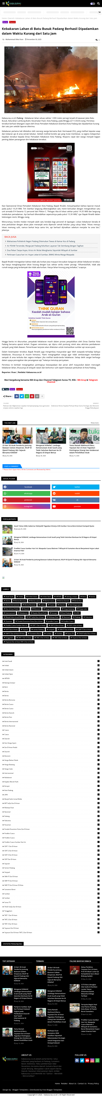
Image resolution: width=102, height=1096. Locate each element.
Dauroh (26, 609)
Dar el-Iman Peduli (12, 609)
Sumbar (59, 634)
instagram (28, 506)
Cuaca (52, 605)
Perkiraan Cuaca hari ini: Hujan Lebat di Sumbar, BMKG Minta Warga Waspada (40, 254)
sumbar (48, 634)
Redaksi (64, 1083)
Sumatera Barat (35, 634)
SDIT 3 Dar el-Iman (75, 625)
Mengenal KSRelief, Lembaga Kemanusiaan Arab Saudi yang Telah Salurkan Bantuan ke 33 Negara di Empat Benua (49, 449)
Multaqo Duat (53, 617)
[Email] (37, 396)
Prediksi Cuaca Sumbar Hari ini (16, 625)
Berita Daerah (64, 601)
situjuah (51, 629)
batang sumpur (72, 597)
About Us (72, 1083)
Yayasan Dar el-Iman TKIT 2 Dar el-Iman (19, 642)
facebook (28, 487)
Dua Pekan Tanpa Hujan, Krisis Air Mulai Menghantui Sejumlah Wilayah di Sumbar (42, 250)
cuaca (43, 605)
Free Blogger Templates (52, 1090)
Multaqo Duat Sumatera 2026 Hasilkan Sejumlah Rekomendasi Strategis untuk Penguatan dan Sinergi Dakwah (56, 1037)
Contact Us (82, 1083)
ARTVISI (58, 597)
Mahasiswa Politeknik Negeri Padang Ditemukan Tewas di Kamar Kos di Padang (41, 241)
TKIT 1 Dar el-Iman (24, 638)
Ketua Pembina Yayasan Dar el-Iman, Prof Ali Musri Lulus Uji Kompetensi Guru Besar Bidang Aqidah (90, 971)
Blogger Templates (20, 1090)
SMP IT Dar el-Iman (85, 629)
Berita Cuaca (49, 601)
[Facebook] (16, 396)
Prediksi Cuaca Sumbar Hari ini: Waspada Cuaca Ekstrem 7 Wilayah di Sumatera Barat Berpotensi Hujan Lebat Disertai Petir (56, 549)
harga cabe (83, 609)
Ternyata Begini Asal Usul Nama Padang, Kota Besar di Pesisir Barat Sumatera (89, 1007)
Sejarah (25, 629)
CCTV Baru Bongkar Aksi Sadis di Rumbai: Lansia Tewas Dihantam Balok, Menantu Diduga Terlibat (89, 990)
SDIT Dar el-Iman (12, 629)
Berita (5, 22)
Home (4, 18)
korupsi (54, 613)
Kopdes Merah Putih (40, 613)
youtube (77, 506)
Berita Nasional (30, 605)
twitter (77, 487)
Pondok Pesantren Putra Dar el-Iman (30, 621)
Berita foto (78, 601)
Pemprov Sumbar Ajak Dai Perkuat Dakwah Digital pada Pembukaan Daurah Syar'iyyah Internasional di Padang (22, 1013)
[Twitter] (22, 396)
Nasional (67, 617)
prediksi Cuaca (53, 621)
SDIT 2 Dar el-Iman (57, 625)
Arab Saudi (9, 597)
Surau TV (70, 634)
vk (77, 500)
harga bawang (69, 609)
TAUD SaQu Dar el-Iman (87, 634)
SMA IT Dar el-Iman (66, 629)
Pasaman (9, 621)
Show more (95, 423)
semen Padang (38, 629)
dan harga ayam (75, 605)
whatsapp (28, 493)
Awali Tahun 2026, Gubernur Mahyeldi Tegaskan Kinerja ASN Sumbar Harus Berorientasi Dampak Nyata (54, 526)
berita (93, 597)
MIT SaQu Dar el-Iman (36, 617)
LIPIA (77, 613)
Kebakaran (23, 613)
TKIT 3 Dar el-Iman (60, 638)
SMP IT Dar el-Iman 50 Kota (15, 634)
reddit (77, 493)
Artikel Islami (32, 597)
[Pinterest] (32, 396)
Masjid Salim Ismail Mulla (14, 617)
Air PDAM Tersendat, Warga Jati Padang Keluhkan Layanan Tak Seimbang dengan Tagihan (45, 245)
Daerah (11, 18)
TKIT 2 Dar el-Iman (42, 638)
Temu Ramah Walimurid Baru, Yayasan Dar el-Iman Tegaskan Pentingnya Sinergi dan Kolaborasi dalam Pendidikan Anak (84, 449)
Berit (84, 597)
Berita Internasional (12, 605)
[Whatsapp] (27, 396)
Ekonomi (37, 609)
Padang (77, 617)
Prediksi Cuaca (68, 621)
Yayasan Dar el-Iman (80, 638)
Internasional (10, 613)
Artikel (21, 597)
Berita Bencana (20, 601)
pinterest (28, 500)
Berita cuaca (35, 601)
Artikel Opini (46, 597)
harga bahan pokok (52, 609)
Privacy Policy (93, 1083)
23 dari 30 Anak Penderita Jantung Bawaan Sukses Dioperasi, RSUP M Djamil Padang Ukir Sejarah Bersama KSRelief (17, 449)
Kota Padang (66, 613)
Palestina (88, 617)
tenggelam (9, 638)
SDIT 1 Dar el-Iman (38, 625)
